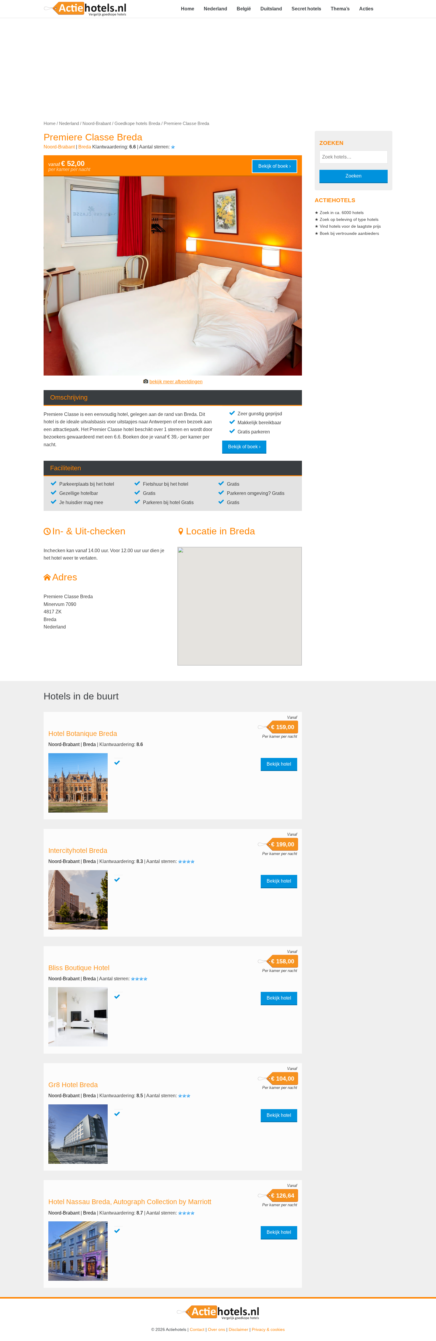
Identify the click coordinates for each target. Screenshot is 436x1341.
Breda (84, 146)
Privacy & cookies (268, 1329)
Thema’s (340, 8)
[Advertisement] (218, 62)
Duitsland (271, 8)
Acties (366, 8)
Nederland (215, 8)
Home (187, 8)
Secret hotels (306, 8)
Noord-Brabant (96, 123)
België (244, 8)
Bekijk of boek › (274, 166)
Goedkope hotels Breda (137, 123)
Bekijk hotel (279, 764)
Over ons (216, 1329)
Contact (197, 1329)
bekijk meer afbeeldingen (176, 381)
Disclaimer (238, 1329)
